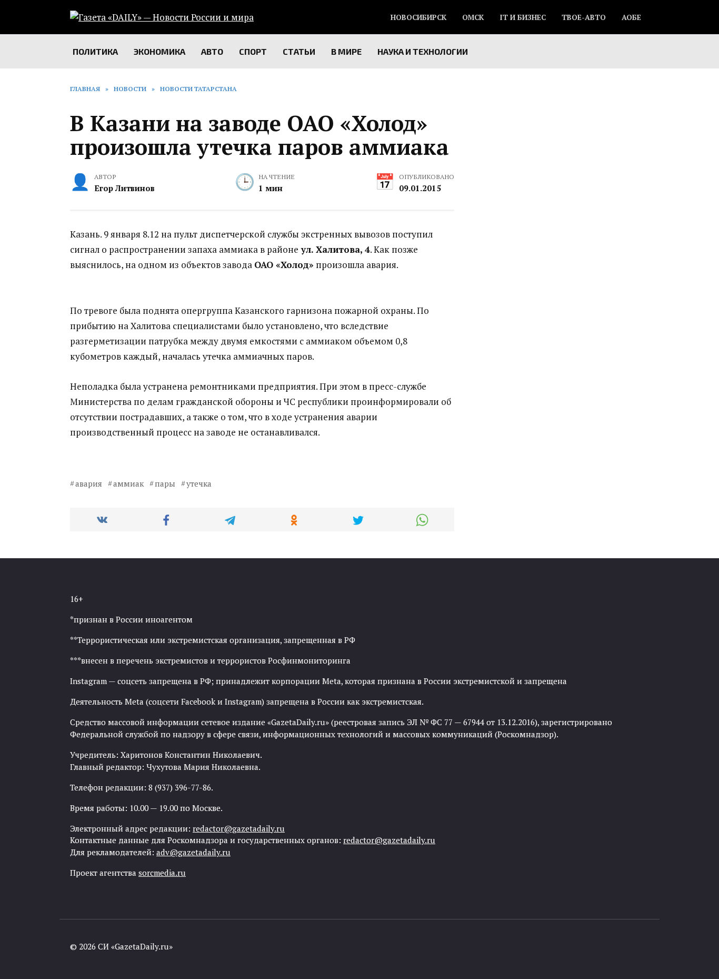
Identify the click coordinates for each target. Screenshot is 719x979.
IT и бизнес (523, 17)
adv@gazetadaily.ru (193, 852)
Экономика (159, 51)
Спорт (253, 51)
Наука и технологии (422, 51)
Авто (212, 51)
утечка (199, 483)
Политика (95, 51)
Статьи (299, 51)
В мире (346, 51)
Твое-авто (584, 17)
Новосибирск (418, 17)
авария (88, 483)
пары (165, 483)
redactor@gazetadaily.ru (239, 828)
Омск (473, 17)
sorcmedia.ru (162, 872)
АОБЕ (631, 17)
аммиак (128, 483)
